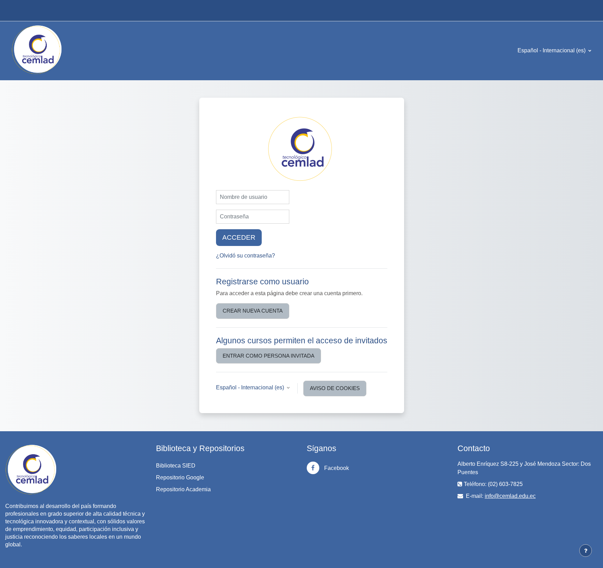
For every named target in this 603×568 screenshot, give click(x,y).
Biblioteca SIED (175, 466)
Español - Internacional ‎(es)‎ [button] (250, 387)
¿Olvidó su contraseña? (245, 256)
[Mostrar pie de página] (585, 550)
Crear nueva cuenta (253, 311)
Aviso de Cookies (335, 388)
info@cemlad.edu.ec (510, 496)
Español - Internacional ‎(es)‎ (552, 50)
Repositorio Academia (183, 489)
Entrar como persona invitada (268, 356)
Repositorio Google (180, 477)
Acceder (238, 237)
